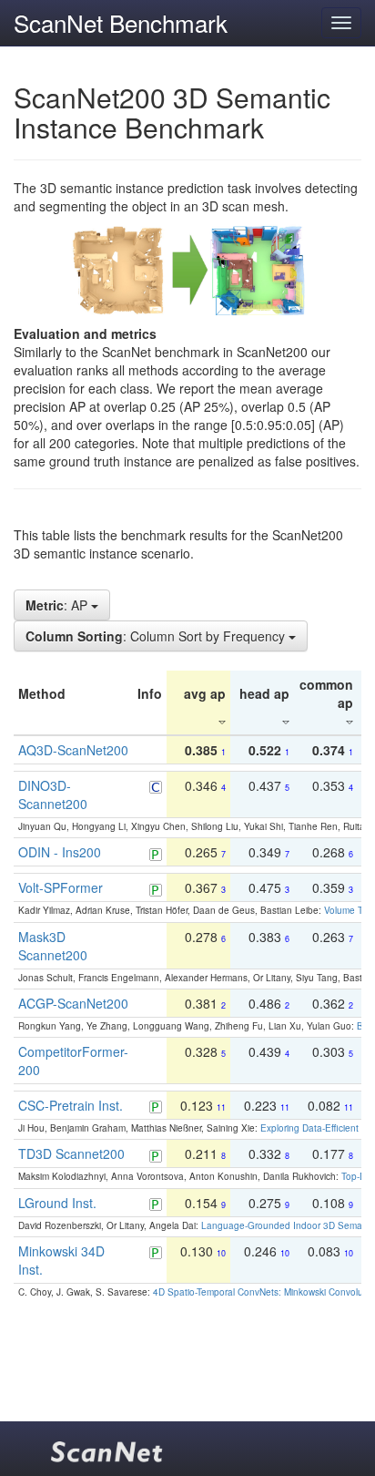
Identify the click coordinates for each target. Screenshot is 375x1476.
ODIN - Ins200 (59, 852)
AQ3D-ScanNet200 (73, 750)
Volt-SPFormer (60, 887)
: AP (58, 605)
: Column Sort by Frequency (157, 636)
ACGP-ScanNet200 (73, 1003)
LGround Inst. (57, 1203)
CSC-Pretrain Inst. (70, 1105)
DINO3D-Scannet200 (52, 794)
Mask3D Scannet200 (52, 946)
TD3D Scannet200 (71, 1153)
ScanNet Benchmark (121, 22)
